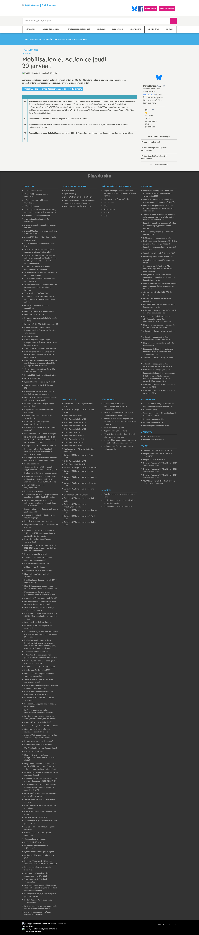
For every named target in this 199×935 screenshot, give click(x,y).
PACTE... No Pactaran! (33, 751)
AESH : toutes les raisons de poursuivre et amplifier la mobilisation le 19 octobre (41, 496)
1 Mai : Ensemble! (32, 206)
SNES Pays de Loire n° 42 (74, 416)
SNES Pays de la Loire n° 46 (75, 464)
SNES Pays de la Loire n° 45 (75, 461)
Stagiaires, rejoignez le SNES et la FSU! (159, 253)
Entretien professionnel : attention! (157, 256)
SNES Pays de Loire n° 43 (74, 446)
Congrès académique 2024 (153, 422)
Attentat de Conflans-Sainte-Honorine (40, 348)
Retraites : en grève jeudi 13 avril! (38, 744)
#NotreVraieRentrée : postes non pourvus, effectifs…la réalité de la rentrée (40, 656)
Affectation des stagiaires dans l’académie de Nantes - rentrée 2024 (157, 365)
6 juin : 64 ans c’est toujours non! (37, 215)
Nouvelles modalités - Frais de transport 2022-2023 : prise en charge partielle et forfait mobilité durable (40, 548)
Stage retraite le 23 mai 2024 (35, 817)
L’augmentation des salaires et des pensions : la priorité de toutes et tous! (40, 593)
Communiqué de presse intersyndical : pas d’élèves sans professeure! (39, 392)
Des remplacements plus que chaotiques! (40, 434)
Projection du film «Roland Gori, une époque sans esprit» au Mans (118, 414)
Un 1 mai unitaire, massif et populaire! (40, 748)
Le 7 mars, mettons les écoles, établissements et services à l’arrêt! (38, 711)
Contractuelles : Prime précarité (116, 199)
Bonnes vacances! (31, 336)
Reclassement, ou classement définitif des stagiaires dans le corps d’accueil (160, 242)
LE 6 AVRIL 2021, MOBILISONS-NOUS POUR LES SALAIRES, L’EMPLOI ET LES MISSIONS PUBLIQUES (40, 440)
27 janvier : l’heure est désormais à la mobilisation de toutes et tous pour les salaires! (39, 299)
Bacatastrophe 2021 (32, 464)
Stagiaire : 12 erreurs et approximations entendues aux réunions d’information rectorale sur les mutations (159, 217)
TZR (105, 216)
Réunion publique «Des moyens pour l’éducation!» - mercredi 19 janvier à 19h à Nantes (120, 422)
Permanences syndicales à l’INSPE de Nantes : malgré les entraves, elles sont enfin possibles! (158, 208)
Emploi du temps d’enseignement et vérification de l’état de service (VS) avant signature (120, 193)
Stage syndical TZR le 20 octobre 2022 (158, 450)
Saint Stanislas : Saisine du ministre (118, 506)
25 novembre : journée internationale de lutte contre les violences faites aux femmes (40, 287)
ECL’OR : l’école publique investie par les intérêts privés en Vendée (120, 435)
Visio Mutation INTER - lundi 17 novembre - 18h (35, 880)
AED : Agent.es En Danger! (35, 567)
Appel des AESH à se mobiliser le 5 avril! (40, 598)
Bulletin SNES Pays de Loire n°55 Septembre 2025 (75, 505)
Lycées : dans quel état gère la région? (39, 852)
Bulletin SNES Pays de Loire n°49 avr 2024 (80, 467)
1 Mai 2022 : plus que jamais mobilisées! (154, 149)
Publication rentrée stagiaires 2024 (157, 370)
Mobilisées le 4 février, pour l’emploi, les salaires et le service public (40, 399)
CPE (105, 206)
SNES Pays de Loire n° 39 (74, 432)
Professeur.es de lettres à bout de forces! (40, 473)
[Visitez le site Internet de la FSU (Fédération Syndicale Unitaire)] (39, 929)
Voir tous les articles (159, 164)
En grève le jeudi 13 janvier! (35, 554)
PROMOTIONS (70, 194)
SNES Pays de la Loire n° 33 (75, 419)
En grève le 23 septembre (34, 491)
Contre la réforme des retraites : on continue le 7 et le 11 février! (38, 693)
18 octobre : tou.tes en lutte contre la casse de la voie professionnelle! (39, 250)
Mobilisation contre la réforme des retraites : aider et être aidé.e (38, 730)
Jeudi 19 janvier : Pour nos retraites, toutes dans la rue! (38, 681)
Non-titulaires (109, 209)
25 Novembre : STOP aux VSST (36, 293)
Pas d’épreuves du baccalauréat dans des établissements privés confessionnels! (40, 459)
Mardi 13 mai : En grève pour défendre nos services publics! (119, 501)
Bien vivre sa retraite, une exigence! (38, 521)
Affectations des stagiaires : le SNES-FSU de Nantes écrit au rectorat (160, 311)
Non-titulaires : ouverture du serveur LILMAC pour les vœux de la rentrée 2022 (40, 587)
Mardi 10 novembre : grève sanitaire (38, 311)
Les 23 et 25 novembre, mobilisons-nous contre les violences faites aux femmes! (120, 441)
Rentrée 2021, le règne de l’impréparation (34, 486)
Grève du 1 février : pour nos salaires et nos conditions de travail (40, 795)
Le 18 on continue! (32, 378)
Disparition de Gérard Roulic (115, 431)
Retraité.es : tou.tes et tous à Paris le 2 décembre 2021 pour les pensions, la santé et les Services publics (39, 533)
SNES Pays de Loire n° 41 (74, 442)
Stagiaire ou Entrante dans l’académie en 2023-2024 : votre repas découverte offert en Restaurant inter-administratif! (40, 766)
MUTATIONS (69, 190)
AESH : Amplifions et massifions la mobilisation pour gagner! (38, 559)
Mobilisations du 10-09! (34, 314)
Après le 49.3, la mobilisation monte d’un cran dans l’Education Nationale (40, 736)
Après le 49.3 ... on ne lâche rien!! (37, 722)
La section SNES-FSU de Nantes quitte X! (41, 324)
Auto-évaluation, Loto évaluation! (38, 570)
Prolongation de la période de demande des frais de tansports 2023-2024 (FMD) (40, 780)
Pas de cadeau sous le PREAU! (36, 563)
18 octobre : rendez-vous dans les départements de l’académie (37, 268)
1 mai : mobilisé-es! (150, 142)
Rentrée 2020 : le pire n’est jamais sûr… (40, 375)
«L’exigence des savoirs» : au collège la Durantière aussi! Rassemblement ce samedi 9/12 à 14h (40, 787)
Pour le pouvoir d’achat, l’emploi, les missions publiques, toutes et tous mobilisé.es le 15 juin (38, 452)
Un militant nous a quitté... (114, 427)
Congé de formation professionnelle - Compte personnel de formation (79, 202)
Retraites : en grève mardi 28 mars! (38, 741)
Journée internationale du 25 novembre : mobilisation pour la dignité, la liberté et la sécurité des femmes (40, 888)
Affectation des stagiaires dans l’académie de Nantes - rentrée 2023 (157, 338)
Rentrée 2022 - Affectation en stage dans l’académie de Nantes (159, 305)
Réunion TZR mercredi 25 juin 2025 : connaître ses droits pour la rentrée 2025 (40, 862)
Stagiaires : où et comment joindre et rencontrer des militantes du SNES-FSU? (160, 201)
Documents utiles (150, 410)
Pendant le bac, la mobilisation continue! (41, 726)
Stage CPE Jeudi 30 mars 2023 (155, 460)
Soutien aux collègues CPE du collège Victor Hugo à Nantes (39, 609)
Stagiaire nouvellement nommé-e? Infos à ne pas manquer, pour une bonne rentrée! (159, 226)
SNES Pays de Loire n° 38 (74, 436)
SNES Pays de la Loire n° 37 (75, 429)
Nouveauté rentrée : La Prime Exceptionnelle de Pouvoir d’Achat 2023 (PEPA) (40, 758)
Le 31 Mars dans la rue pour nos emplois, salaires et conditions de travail (40, 907)
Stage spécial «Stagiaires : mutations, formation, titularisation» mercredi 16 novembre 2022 (158, 193)
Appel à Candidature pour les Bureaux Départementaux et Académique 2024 (158, 405)
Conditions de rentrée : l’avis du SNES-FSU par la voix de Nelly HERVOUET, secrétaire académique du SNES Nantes (40, 479)
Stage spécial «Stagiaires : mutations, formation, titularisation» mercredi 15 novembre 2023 (158, 352)
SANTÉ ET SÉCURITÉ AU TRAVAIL (77, 206)
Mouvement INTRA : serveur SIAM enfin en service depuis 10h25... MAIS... (40, 603)
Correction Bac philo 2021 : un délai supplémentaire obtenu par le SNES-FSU (40, 468)
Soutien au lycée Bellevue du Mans (37, 622)
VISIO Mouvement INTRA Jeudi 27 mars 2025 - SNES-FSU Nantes (159, 482)
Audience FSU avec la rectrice (36, 651)
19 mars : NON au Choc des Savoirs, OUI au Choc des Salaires (40, 274)
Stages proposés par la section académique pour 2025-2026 (36, 874)
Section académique (151, 436)
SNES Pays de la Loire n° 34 (75, 422)
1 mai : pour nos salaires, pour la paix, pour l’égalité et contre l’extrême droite (40, 211)
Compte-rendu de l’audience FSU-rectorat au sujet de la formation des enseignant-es (157, 269)
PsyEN (106, 212)
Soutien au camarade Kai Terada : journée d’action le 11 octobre (41, 662)
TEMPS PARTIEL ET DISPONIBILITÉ (78, 197)
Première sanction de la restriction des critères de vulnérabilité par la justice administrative (40, 355)
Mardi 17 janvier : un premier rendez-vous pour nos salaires (39, 675)
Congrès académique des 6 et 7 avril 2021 (41, 446)
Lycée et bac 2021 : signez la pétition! (39, 382)
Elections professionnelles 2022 (37, 670)
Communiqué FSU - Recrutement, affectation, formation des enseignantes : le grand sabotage (157, 319)
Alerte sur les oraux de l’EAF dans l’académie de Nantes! (37, 913)
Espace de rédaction (34, 931)
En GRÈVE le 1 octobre (34, 842)
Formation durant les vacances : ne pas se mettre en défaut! (41, 774)
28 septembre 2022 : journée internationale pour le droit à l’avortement (115, 406)
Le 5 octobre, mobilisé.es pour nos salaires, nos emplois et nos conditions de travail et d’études (40, 503)
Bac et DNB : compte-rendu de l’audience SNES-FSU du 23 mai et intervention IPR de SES (40, 616)
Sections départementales (153, 439)
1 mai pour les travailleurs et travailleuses (154, 157)
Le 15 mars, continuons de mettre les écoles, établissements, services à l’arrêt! (40, 717)
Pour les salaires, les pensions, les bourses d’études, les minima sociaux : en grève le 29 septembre (41, 634)
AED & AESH (109, 202)
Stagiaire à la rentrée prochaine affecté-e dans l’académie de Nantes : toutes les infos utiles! (159, 286)
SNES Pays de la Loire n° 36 (75, 426)
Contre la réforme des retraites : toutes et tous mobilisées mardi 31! (41, 687)
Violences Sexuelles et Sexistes (76, 495)
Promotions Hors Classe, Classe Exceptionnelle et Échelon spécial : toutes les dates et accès (41, 342)
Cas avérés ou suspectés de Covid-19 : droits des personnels (39, 370)
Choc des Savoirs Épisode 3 (35, 839)
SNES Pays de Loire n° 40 (74, 439)
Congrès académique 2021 (154, 419)
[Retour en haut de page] (10, 924)
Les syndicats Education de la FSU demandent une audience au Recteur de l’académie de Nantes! (159, 277)
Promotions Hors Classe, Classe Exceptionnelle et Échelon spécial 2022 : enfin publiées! (40, 330)
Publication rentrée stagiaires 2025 (157, 238)
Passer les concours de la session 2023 (39, 667)
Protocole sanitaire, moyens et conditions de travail (36, 423)
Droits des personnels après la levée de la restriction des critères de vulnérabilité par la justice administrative (40, 363)
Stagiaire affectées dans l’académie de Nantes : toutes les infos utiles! (159, 326)
